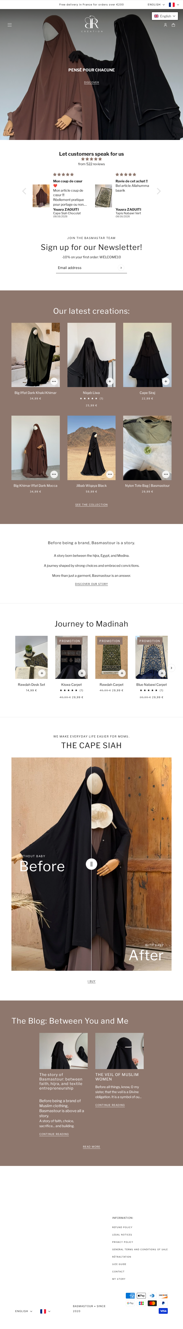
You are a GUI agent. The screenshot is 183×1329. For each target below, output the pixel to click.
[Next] (171, 668)
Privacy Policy (122, 1242)
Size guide (119, 1264)
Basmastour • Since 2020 (89, 1308)
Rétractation (121, 1256)
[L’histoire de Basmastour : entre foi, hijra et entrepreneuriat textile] (63, 1051)
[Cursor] (91, 864)
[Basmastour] (91, 25)
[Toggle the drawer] (10, 24)
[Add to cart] (54, 381)
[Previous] (15, 668)
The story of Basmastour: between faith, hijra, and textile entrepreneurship (60, 1081)
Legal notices (122, 1234)
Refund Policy (122, 1227)
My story (119, 1279)
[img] (91, 158)
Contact (118, 1271)
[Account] (165, 25)
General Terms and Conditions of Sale (140, 1249)
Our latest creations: (91, 310)
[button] (25, 191)
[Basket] (173, 25)
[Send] (121, 267)
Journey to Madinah (91, 623)
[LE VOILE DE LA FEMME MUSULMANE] (119, 1051)
